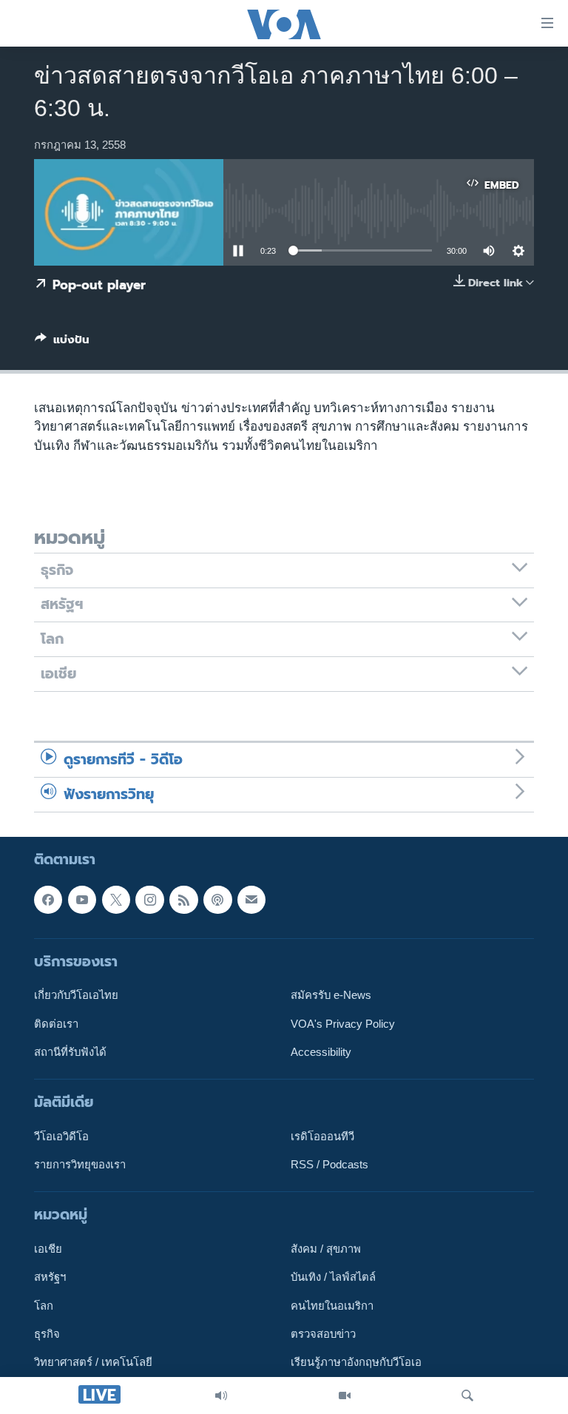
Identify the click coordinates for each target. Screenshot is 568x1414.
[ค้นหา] (467, 1395)
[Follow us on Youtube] (82, 899)
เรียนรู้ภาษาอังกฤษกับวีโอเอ (356, 1362)
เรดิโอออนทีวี (322, 1136)
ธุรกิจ (47, 1334)
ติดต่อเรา (56, 1023)
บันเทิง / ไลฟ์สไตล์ (333, 1277)
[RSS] (183, 899)
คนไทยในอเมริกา (332, 1305)
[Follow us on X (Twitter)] (116, 899)
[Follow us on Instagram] (149, 899)
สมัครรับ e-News (331, 995)
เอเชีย (48, 1249)
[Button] (62, 343)
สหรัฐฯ (50, 1277)
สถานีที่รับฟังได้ (70, 1052)
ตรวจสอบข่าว (323, 1334)
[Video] (344, 1395)
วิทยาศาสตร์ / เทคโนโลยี (93, 1362)
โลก (43, 1305)
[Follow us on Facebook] (48, 899)
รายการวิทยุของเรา (80, 1165)
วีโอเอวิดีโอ (61, 1136)
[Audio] (221, 1395)
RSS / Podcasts (329, 1165)
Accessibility (321, 1052)
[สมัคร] (251, 899)
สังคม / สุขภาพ (326, 1249)
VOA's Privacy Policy (343, 1023)
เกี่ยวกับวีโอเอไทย (76, 995)
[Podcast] (217, 899)
